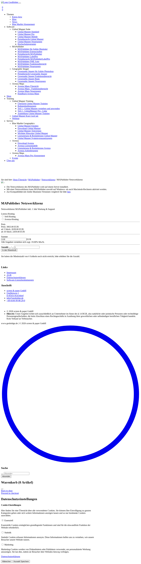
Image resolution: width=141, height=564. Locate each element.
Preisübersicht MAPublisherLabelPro (34, 59)
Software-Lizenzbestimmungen (20, 280)
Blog (14, 19)
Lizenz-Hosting (8, 214)
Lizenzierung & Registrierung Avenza (34, 148)
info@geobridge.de (15, 298)
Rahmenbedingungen (27, 106)
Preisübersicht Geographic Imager (32, 74)
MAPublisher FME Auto (28, 61)
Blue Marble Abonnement (23, 24)
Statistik (7, 532)
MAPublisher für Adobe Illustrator (33, 49)
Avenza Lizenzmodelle (28, 146)
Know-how (17, 17)
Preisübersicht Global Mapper (31, 39)
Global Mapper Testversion (29, 131)
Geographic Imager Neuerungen (32, 81)
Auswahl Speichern (21, 561)
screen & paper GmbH (16, 290)
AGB (9, 275)
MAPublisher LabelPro (28, 56)
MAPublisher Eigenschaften (30, 51)
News (14, 22)
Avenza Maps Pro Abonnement (31, 155)
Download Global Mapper (29, 128)
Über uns (11, 160)
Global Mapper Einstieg (28, 126)
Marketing (8, 544)
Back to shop (7, 491)
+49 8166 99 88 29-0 (16, 300)
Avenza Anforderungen (28, 150)
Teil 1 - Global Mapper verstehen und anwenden (39, 108)
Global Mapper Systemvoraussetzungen (35, 138)
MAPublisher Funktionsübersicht (32, 64)
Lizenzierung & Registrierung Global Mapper (37, 136)
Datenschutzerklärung (16, 277)
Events (15, 158)
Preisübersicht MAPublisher (30, 54)
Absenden (6, 476)
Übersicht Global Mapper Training (33, 103)
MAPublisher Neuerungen (29, 66)
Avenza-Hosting (11, 219)
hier (68, 192)
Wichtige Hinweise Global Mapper (33, 133)
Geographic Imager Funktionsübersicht (34, 76)
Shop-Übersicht (20, 180)
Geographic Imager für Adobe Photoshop (36, 71)
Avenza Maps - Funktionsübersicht (33, 89)
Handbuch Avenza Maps (28, 93)
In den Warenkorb (9, 250)
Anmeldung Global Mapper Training (34, 113)
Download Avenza (26, 143)
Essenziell (8, 520)
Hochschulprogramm (27, 44)
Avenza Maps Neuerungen (29, 91)
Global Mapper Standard (28, 32)
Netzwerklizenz (48, 180)
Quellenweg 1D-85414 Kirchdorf (15, 294)
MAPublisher (34, 180)
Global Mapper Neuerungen (30, 41)
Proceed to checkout (10, 493)
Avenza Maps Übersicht (28, 86)
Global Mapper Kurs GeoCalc (25, 116)
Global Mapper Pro (26, 34)
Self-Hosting (10, 216)
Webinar (15, 118)
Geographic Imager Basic (29, 79)
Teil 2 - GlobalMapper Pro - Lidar (32, 111)
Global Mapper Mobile (28, 37)
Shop (9, 96)
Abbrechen (6, 561)
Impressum (11, 272)
